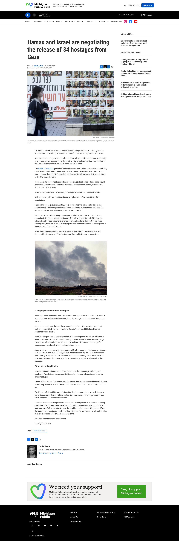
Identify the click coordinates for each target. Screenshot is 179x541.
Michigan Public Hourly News (106, 512)
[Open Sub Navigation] (31, 21)
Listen (80, 21)
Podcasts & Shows (52, 21)
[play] (28, 15)
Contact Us (73, 512)
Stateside (38, 21)
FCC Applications (129, 517)
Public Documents (75, 521)
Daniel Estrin (38, 66)
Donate (148, 5)
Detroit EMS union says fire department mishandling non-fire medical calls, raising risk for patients (135, 85)
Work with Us (74, 517)
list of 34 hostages (46, 169)
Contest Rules (101, 517)
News (27, 21)
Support (102, 21)
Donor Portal (134, 5)
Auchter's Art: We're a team (131, 52)
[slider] (37, 15)
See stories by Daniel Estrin (51, 453)
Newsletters (116, 21)
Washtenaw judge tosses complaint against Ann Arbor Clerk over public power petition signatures (134, 43)
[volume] (34, 15)
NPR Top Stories (39, 431)
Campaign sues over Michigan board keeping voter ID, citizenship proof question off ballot (134, 61)
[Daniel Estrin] (32, 451)
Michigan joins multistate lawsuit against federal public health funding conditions (136, 95)
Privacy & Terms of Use (131, 512)
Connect (91, 21)
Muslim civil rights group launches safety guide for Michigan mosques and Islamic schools (136, 73)
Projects (69, 21)
